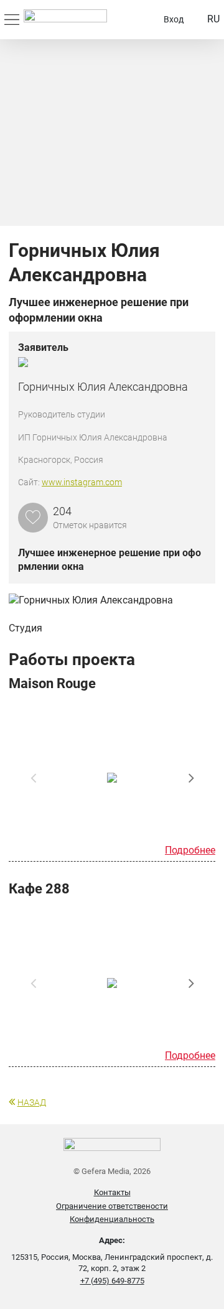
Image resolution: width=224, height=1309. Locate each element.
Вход (174, 19)
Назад (31, 1102)
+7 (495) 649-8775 (112, 1280)
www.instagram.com (82, 482)
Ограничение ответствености (112, 1206)
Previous (33, 778)
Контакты (112, 1192)
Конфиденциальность (112, 1219)
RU (213, 19)
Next (191, 778)
